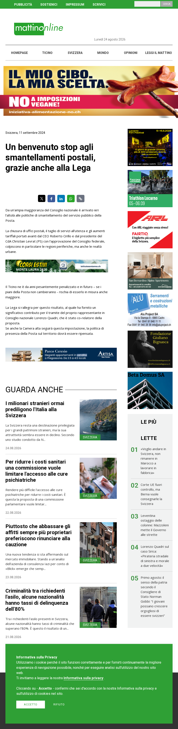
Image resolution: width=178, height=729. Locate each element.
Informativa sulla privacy (83, 678)
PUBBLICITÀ (23, 4)
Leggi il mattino (158, 53)
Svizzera (75, 53)
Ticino (47, 53)
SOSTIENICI (48, 4)
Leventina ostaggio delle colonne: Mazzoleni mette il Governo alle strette (155, 525)
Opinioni (130, 53)
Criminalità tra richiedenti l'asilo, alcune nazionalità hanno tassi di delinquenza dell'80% (36, 600)
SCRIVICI (99, 4)
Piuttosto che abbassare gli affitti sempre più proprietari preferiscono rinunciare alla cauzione (38, 535)
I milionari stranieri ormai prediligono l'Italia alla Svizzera (34, 409)
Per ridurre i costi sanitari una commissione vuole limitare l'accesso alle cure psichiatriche (36, 471)
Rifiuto (59, 704)
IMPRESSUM (75, 4)
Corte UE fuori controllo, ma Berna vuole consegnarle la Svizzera (151, 494)
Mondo (103, 53)
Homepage (19, 53)
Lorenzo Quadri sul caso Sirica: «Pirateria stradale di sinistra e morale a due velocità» (155, 556)
